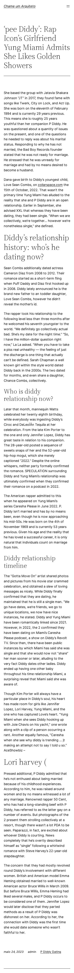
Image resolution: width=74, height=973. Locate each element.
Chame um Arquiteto (20, 6)
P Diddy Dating (50, 951)
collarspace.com (50, 185)
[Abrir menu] (68, 6)
